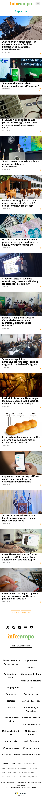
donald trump (29, 764)
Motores (11, 700)
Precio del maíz (11, 747)
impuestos (21, 11)
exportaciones (28, 772)
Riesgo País (11, 741)
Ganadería (11, 694)
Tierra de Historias (31, 700)
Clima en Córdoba (31, 717)
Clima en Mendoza (31, 724)
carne (19, 764)
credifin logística (9, 777)
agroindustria (14, 772)
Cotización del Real (31, 680)
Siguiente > (26, 612)
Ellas (30, 687)
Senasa (31, 667)
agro (4, 772)
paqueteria (32, 777)
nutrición (22, 768)
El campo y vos (11, 687)
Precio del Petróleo (31, 754)
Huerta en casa (30, 694)
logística (22, 777)
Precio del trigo (31, 747)
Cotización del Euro (31, 674)
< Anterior (15, 612)
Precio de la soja (31, 741)
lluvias (11, 707)
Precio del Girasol (11, 754)
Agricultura (31, 660)
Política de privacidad (21, 646)
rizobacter (32, 768)
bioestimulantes (9, 768)
